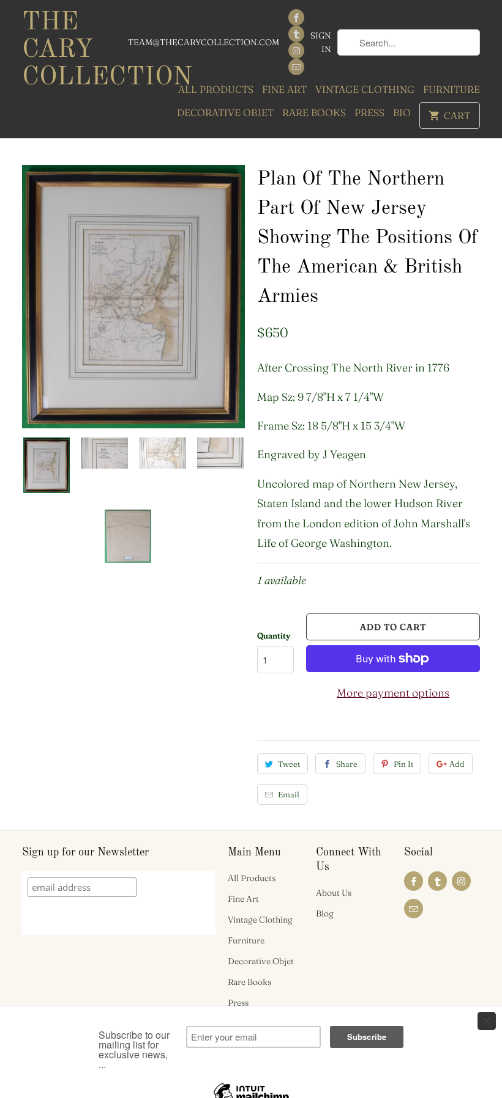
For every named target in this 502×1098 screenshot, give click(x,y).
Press (369, 112)
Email (288, 794)
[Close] (487, 1021)
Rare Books (314, 112)
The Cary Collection (74, 50)
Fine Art (284, 89)
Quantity (273, 635)
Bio (402, 112)
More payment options (393, 693)
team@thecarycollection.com (203, 42)
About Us (333, 892)
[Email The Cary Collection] (296, 67)
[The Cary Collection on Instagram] (296, 50)
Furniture (451, 89)
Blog (325, 913)
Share (347, 764)
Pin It (403, 764)
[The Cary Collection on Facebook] (296, 17)
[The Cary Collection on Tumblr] (296, 34)
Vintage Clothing (364, 89)
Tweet (289, 764)
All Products (215, 89)
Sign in (320, 42)
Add (457, 764)
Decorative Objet (225, 112)
